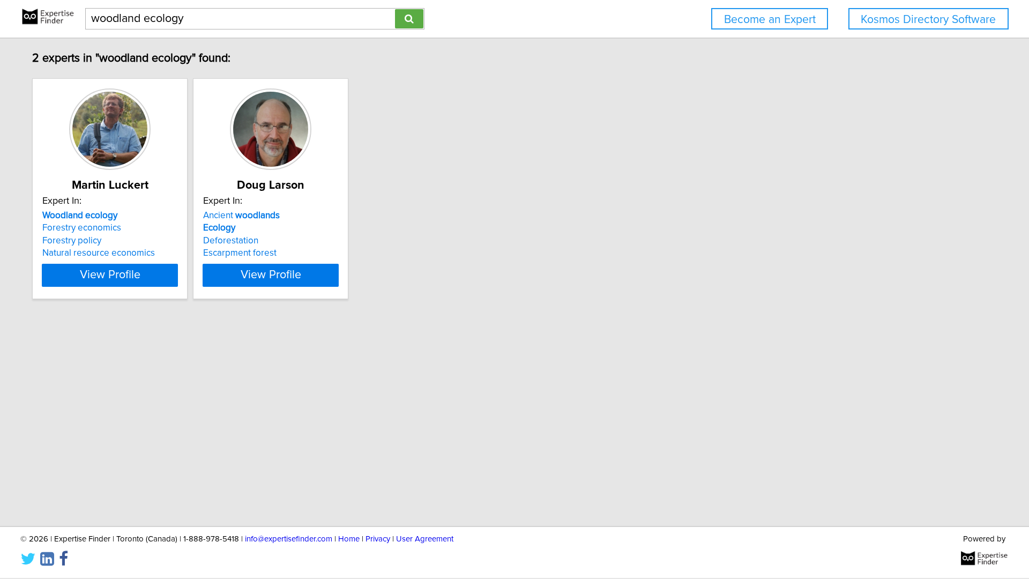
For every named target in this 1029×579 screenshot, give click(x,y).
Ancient (241, 215)
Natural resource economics (98, 253)
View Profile (110, 275)
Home (349, 539)
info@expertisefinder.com (288, 539)
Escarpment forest (240, 253)
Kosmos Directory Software (928, 19)
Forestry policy (71, 241)
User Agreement (424, 539)
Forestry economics (81, 228)
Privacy (378, 539)
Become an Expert (770, 19)
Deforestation (230, 241)
